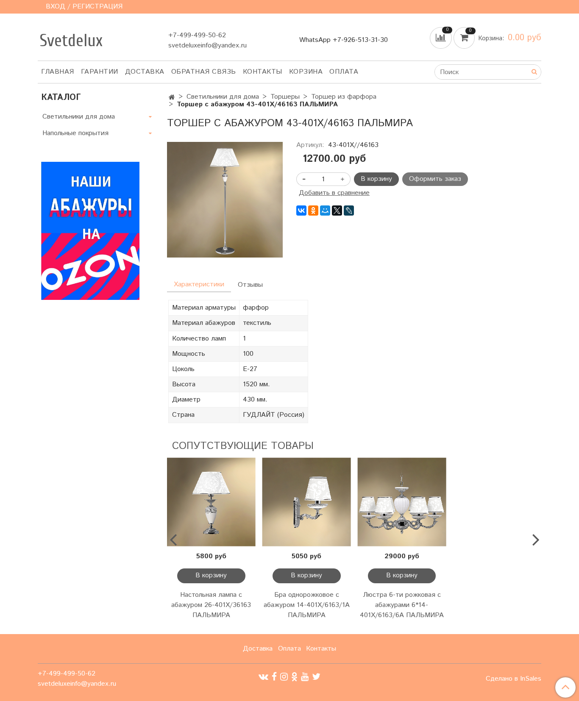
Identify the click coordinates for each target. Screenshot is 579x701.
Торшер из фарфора (343, 97)
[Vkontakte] (263, 676)
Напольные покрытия (75, 133)
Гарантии (99, 72)
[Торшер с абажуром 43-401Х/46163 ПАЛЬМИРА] (225, 200)
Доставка (144, 72)
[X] (337, 210)
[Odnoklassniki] (294, 676)
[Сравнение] (442, 38)
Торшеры (285, 97)
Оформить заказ (435, 179)
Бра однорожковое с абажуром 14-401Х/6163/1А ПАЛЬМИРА (307, 605)
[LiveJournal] (349, 210)
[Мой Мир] (325, 210)
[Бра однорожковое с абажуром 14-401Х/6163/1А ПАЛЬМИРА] (306, 502)
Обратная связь (203, 72)
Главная (57, 72)
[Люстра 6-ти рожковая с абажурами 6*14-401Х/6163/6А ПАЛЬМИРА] (402, 502)
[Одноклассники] (313, 210)
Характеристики (199, 284)
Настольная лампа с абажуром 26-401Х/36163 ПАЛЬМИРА (211, 605)
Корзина (306, 72)
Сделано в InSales (513, 679)
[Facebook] (274, 676)
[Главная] (172, 98)
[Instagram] (284, 676)
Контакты (262, 72)
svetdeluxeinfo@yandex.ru (207, 45)
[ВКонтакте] (301, 210)
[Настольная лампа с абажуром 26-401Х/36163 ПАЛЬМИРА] (211, 502)
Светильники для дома (223, 97)
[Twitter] (316, 676)
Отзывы (250, 285)
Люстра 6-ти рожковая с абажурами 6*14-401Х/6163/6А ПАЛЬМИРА (402, 605)
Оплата (343, 72)
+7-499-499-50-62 (197, 35)
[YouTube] (305, 676)
